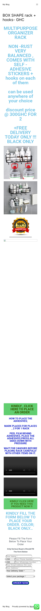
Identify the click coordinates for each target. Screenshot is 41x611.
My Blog (6, 4)
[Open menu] (37, 4)
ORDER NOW (20, 583)
